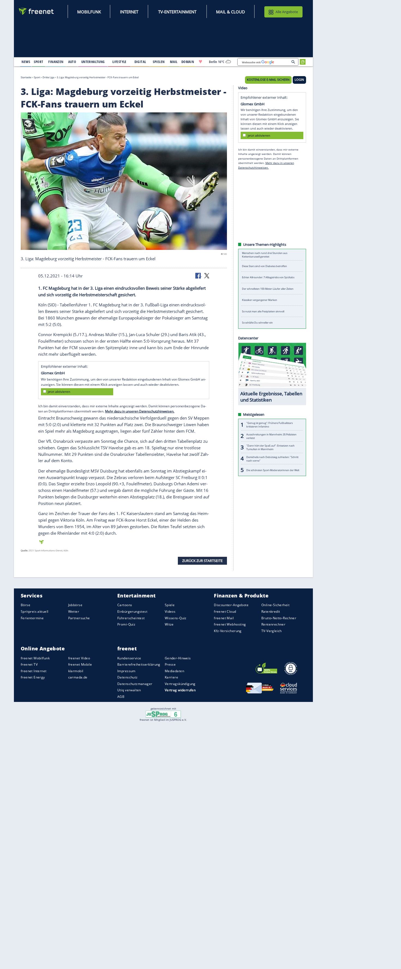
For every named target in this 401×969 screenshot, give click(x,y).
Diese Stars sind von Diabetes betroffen (264, 266)
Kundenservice (129, 658)
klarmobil (75, 671)
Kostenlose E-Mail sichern (268, 80)
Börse (25, 605)
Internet (129, 11)
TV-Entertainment (177, 11)
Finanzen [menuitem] (55, 61)
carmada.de (78, 677)
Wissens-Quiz (176, 618)
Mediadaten (174, 671)
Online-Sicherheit (275, 605)
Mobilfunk (89, 11)
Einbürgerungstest (132, 611)
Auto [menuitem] (72, 61)
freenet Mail (224, 618)
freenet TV (29, 665)
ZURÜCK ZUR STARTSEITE (202, 560)
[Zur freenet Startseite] (36, 11)
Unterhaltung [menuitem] (93, 61)
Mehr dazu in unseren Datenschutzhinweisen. (139, 411)
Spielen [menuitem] (158, 61)
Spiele (170, 605)
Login (299, 80)
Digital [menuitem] (140, 61)
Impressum (126, 671)
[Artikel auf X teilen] (206, 275)
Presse (170, 665)
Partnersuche (79, 618)
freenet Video (79, 658)
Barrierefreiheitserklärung (138, 665)
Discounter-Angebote (231, 605)
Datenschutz (127, 677)
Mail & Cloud (230, 11)
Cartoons (124, 605)
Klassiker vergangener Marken (259, 300)
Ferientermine (32, 618)
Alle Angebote (287, 11)
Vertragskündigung (180, 684)
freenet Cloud (225, 611)
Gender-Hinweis (178, 658)
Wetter (73, 611)
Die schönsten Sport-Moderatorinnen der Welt (272, 470)
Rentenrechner (273, 625)
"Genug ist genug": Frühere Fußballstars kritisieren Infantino (269, 424)
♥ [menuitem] (200, 61)
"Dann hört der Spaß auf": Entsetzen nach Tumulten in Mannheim (270, 447)
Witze (169, 625)
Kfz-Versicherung (228, 631)
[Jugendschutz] (163, 714)
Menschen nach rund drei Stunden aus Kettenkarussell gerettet (264, 254)
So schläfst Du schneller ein (257, 322)
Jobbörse (75, 605)
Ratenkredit (270, 611)
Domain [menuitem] (187, 61)
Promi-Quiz (126, 625)
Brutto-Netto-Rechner (278, 618)
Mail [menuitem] (174, 61)
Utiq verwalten (129, 690)
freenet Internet (34, 671)
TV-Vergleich (271, 631)
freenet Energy (33, 677)
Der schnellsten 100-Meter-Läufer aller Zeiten (268, 289)
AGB (120, 697)
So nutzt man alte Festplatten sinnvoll (263, 311)
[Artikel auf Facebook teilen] (198, 275)
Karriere (171, 677)
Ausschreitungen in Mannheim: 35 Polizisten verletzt (271, 435)
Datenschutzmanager (134, 684)
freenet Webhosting (230, 625)
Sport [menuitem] (38, 61)
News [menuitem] (26, 61)
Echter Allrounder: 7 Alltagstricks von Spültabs (268, 277)
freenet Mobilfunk (35, 658)
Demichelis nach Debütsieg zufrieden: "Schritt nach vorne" (272, 458)
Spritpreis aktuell (34, 611)
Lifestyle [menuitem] (119, 61)
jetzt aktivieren (59, 392)
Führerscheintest (131, 618)
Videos (170, 611)
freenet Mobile (80, 665)
